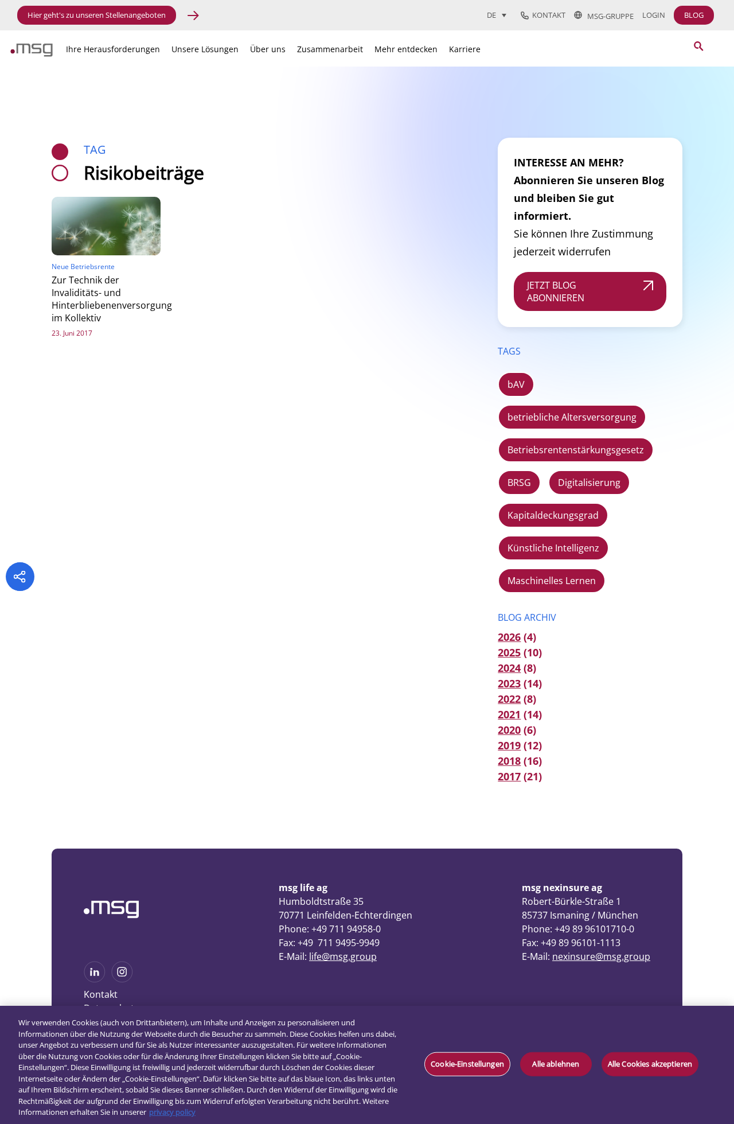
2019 (509, 745)
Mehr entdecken (406, 49)
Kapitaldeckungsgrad (553, 515)
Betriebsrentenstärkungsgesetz (575, 450)
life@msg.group (343, 956)
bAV (516, 384)
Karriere (465, 49)
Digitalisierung (589, 482)
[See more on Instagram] (122, 978)
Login (653, 15)
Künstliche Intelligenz (553, 548)
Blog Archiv (527, 617)
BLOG (694, 15)
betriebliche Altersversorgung (572, 417)
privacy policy (172, 1112)
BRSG (519, 482)
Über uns (268, 49)
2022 (509, 699)
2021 (509, 714)
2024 (509, 668)
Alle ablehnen (555, 1064)
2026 (509, 637)
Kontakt (547, 15)
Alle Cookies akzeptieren (650, 1064)
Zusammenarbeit (330, 49)
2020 (509, 730)
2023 (509, 683)
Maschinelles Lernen (551, 580)
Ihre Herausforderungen (113, 49)
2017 (509, 776)
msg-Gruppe (608, 15)
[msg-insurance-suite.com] (31, 53)
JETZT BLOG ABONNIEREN (555, 291)
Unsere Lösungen (205, 49)
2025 (509, 652)
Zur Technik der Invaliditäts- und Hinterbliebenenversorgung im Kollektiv (112, 299)
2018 (509, 761)
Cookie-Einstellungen (467, 1064)
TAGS (509, 351)
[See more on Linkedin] (95, 978)
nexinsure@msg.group (601, 956)
